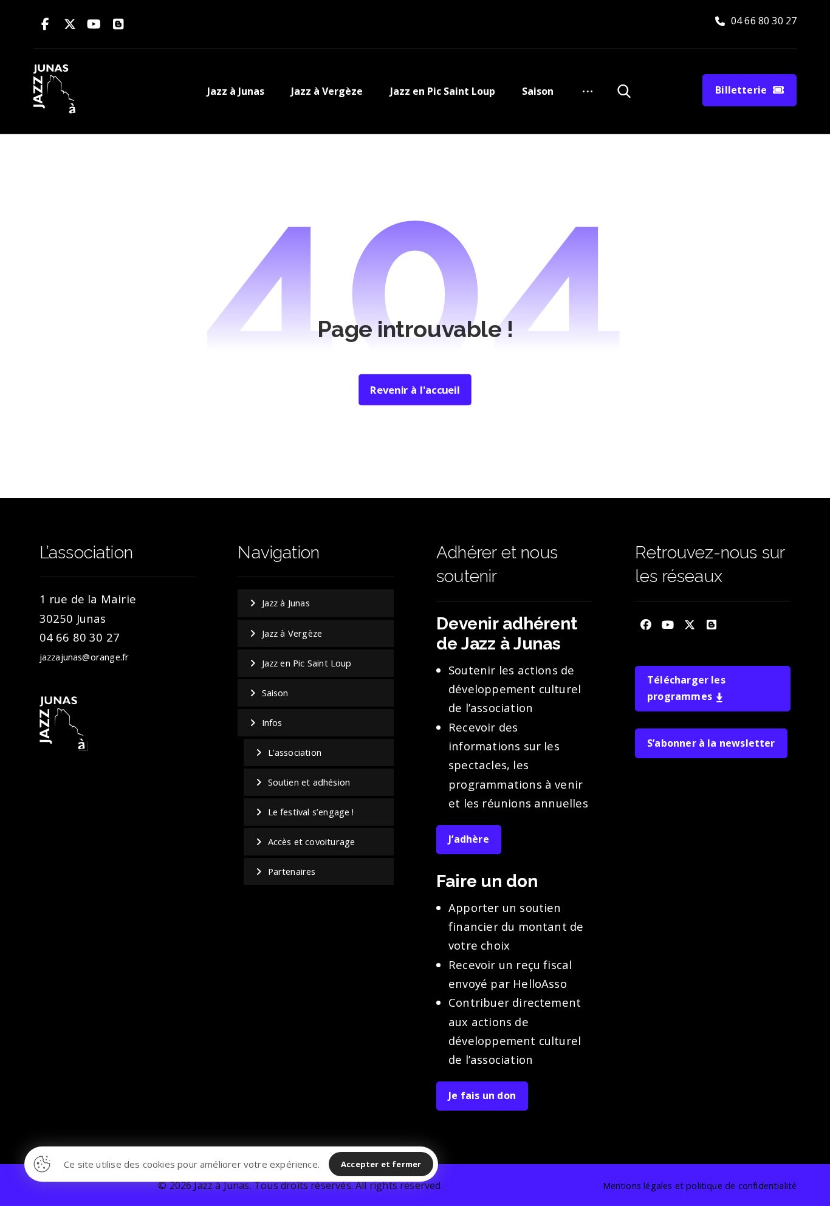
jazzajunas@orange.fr (84, 657)
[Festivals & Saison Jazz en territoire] (55, 89)
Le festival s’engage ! (311, 812)
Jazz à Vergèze (292, 633)
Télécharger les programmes (686, 688)
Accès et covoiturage (311, 841)
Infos (272, 722)
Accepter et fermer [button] (381, 1164)
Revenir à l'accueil (414, 390)
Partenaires (292, 871)
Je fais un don (482, 1095)
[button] (45, 24)
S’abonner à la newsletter (711, 743)
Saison (275, 693)
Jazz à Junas (286, 603)
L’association (294, 752)
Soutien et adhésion (309, 782)
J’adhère (468, 839)
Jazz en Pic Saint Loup (307, 663)
